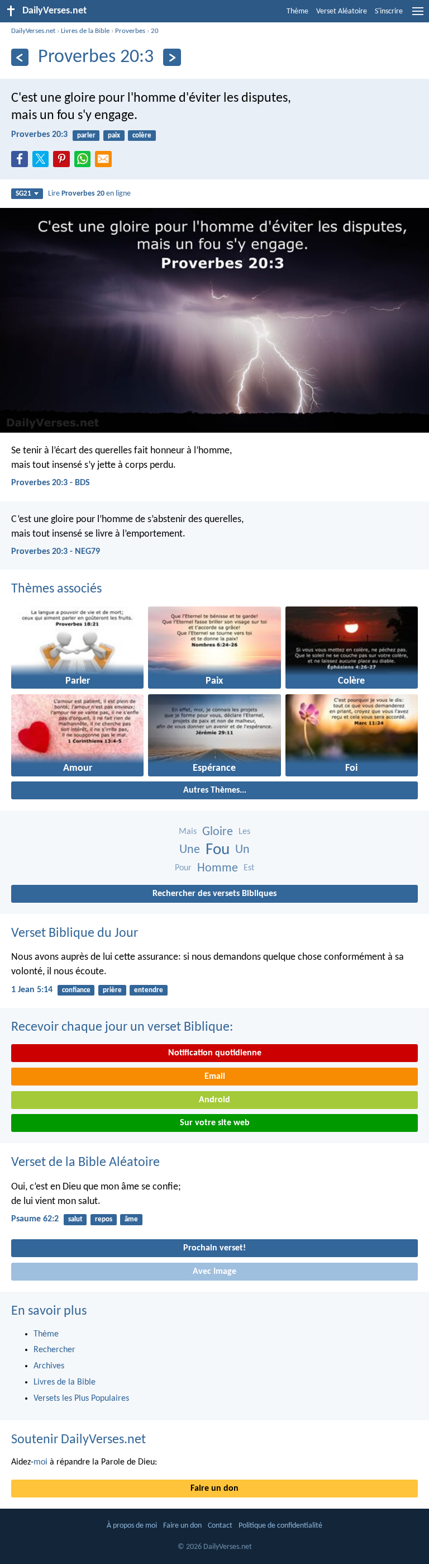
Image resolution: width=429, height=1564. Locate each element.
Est (249, 868)
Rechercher (54, 1349)
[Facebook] (21, 162)
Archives (49, 1366)
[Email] (105, 162)
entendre (148, 990)
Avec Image (214, 1271)
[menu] (418, 15)
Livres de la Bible (85, 31)
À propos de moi (132, 1526)
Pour (183, 868)
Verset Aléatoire (341, 11)
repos (103, 1219)
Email (214, 1076)
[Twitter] (43, 162)
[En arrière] (19, 57)
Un (242, 849)
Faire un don (214, 1488)
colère (141, 135)
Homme (217, 868)
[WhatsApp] (85, 160)
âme (131, 1219)
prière (112, 990)
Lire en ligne (89, 193)
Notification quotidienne (214, 1053)
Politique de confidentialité (280, 1526)
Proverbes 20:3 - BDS (50, 482)
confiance (76, 990)
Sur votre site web (215, 1123)
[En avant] (171, 57)
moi (40, 1462)
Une (189, 849)
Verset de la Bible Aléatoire (85, 1162)
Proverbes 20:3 (39, 134)
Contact (220, 1526)
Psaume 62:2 (35, 1219)
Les (244, 831)
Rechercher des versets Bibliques (214, 893)
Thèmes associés (56, 589)
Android (214, 1100)
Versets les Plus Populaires (81, 1398)
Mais (188, 831)
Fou (218, 850)
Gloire (217, 832)
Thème (297, 11)
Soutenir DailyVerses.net (78, 1440)
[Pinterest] (63, 162)
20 (155, 31)
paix (114, 135)
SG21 (23, 193)
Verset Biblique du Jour (74, 933)
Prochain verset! (214, 1248)
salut (75, 1219)
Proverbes (130, 31)
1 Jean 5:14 (32, 989)
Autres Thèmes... (214, 790)
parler (86, 135)
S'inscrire (389, 11)
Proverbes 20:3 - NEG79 (55, 551)
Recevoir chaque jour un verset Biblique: (122, 1027)
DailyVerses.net (33, 31)
